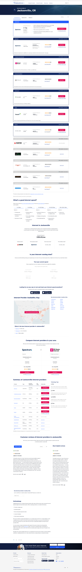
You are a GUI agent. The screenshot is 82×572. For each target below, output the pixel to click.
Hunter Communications (19, 138)
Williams (61, 300)
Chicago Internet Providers (30, 556)
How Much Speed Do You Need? (46, 556)
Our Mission (57, 556)
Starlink (16, 124)
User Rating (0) (47, 81)
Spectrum (16, 38)
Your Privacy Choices (47, 569)
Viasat (16, 107)
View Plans (60, 44)
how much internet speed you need (28, 203)
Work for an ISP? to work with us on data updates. (22, 196)
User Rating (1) (47, 144)
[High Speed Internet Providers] (19, 3)
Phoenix (52, 302)
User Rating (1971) (48, 98)
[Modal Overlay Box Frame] (41, 546)
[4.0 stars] (18, 453)
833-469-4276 (63, 64)
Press (56, 559)
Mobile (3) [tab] (30, 17)
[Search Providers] (22, 559)
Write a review (18, 446)
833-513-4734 (63, 30)
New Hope (62, 305)
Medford (52, 300)
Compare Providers (31, 3)
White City (53, 304)
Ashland (61, 299)
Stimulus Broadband (18, 73)
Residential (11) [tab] (17, 17)
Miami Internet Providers (30, 561)
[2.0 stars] (15, 453)
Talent (52, 305)
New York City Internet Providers (31, 559)
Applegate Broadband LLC (20, 183)
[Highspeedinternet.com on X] (58, 561)
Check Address (60, 28)
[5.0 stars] (19, 453)
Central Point (53, 299)
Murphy (61, 304)
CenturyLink (17, 90)
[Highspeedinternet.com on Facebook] (56, 561)
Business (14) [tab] (24, 17)
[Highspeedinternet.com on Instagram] (59, 561)
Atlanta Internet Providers (30, 562)
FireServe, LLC (17, 171)
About (56, 554)
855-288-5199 (63, 132)
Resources (46, 3)
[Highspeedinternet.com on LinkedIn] (62, 561)
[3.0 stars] (16, 453)
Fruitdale (61, 302)
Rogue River (53, 307)
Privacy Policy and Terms (40, 569)
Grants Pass (62, 307)
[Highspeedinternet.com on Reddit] (61, 561)
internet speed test (41, 203)
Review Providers (40, 3)
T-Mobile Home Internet (19, 56)
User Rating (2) (47, 189)
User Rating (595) (47, 64)
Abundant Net (17, 160)
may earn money (16, 0)
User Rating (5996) (48, 46)
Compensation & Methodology (33, 569)
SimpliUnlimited (18, 149)
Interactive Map (32, 312)
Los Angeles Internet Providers (31, 554)
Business (51, 3)
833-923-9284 (63, 98)
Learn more (62, 165)
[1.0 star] (14, 453)
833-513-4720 (63, 47)
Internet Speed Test (44, 554)
